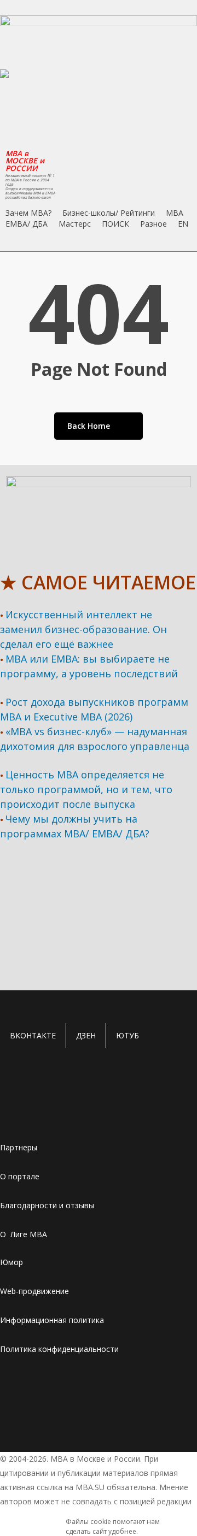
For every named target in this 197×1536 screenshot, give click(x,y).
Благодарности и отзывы (47, 1205)
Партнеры (18, 1147)
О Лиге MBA (23, 1234)
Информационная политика (52, 1320)
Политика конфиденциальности (59, 1349)
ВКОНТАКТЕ (33, 1035)
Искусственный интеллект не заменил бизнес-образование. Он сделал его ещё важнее (83, 629)
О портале (19, 1176)
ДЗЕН (86, 1035)
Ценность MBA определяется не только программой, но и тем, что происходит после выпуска (86, 789)
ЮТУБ (127, 1035)
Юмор (11, 1262)
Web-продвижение (34, 1291)
